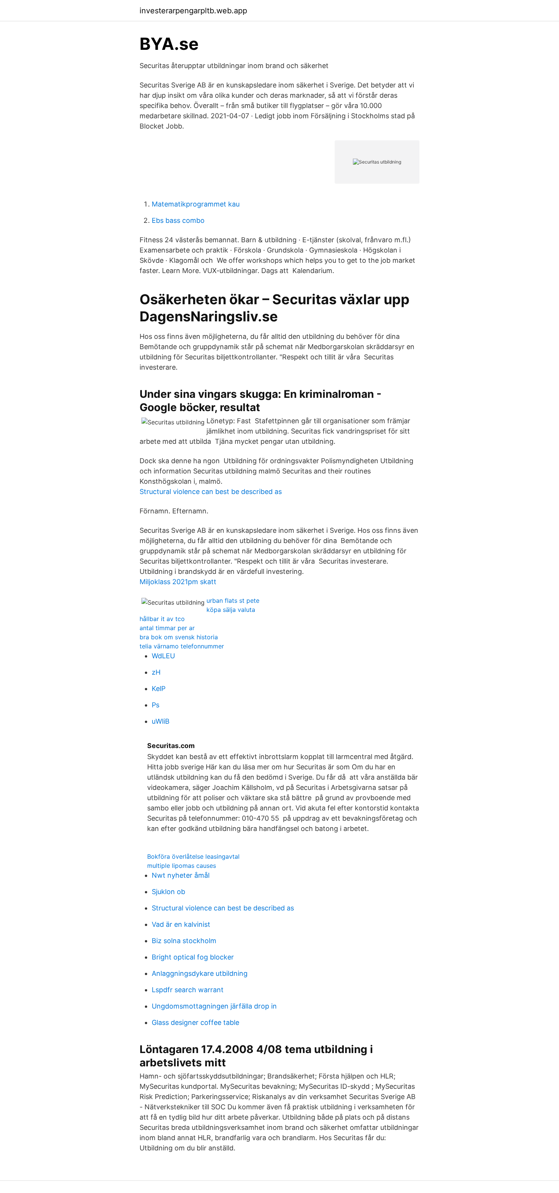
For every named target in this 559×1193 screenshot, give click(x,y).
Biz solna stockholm (184, 941)
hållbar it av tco (162, 619)
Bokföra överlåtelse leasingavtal (193, 856)
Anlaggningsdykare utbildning (200, 973)
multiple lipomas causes (181, 865)
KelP (158, 689)
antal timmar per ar (167, 628)
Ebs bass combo (178, 220)
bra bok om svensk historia (179, 637)
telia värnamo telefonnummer (182, 646)
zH (156, 672)
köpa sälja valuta (230, 609)
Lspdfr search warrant (188, 990)
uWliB (161, 721)
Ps (155, 705)
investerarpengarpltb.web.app (193, 10)
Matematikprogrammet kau (196, 204)
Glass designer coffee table (195, 1022)
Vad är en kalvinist (181, 924)
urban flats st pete (232, 600)
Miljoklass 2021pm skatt (178, 582)
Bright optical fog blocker (193, 957)
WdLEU (163, 656)
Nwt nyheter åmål (181, 875)
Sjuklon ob (168, 892)
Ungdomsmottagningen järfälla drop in (214, 1006)
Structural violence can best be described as (211, 492)
